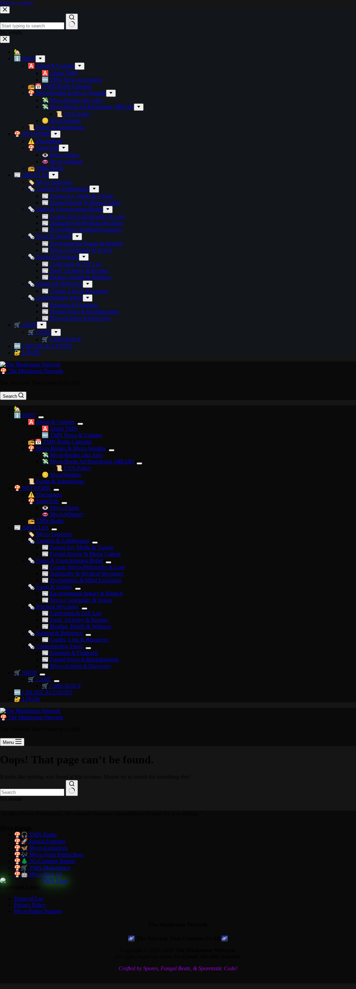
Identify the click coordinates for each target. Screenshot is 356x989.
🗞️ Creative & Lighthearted (58, 541)
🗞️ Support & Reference (55, 633)
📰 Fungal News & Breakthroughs (80, 659)
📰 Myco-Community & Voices (77, 600)
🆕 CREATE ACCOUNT (43, 692)
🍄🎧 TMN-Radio (35, 835)
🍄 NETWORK (32, 488)
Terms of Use (28, 899)
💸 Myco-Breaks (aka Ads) (72, 455)
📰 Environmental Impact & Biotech (82, 593)
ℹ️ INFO (24, 415)
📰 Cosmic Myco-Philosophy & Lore (83, 567)
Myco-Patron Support (38, 911)
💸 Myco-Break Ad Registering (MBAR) (88, 461)
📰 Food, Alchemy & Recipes (75, 620)
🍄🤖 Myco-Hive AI (38, 874)
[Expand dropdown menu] (41, 417)
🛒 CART (39, 679)
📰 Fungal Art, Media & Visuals (77, 547)
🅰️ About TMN (60, 428)
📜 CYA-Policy (73, 468)
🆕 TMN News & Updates (72, 435)
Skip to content (16, 3)
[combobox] (32, 792)
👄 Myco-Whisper (62, 514)
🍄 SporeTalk (43, 501)
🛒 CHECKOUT (61, 686)
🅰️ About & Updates (51, 422)
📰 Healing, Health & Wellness (76, 626)
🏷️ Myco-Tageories (50, 534)
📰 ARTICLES (31, 527)
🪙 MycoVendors (61, 475)
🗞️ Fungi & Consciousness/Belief (65, 560)
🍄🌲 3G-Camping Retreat (44, 861)
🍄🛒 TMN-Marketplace (42, 868)
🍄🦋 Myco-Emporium (40, 848)
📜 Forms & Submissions (56, 481)
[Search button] (72, 788)
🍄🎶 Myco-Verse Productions (48, 854)
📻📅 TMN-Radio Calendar (60, 442)
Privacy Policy (30, 905)
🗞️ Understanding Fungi (55, 646)
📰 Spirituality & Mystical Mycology (83, 574)
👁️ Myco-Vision (60, 508)
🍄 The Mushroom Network (31, 371)
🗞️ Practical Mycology (53, 607)
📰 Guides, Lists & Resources (75, 640)
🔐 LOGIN (27, 699)
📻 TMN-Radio (46, 521)
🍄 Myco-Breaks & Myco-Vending (67, 448)
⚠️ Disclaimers (45, 494)
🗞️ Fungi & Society (50, 587)
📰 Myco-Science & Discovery (76, 666)
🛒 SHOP (25, 673)
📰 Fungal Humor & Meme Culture (81, 554)
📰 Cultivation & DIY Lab (71, 613)
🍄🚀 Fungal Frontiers (39, 841)
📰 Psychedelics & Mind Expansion (82, 580)
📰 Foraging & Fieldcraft (70, 653)
